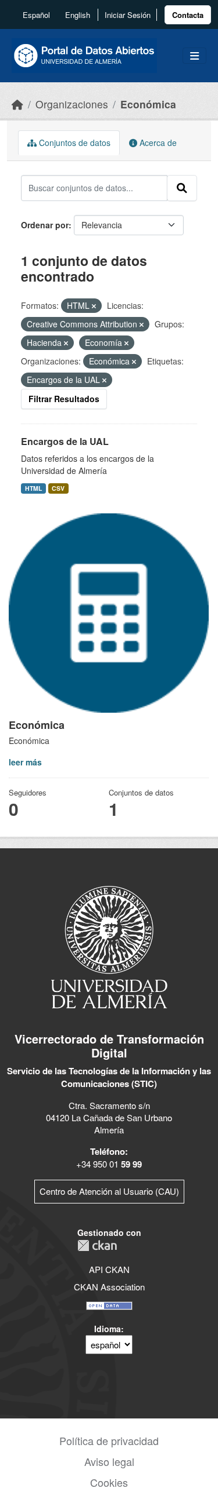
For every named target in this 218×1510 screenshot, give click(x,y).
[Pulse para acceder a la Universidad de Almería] (109, 946)
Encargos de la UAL (65, 441)
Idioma (107, 1328)
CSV (58, 488)
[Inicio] (17, 104)
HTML (33, 488)
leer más (25, 762)
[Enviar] (182, 187)
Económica (148, 104)
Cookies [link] (109, 1482)
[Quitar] (94, 306)
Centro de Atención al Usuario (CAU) (109, 1191)
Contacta (187, 14)
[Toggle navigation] (194, 56)
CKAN (97, 1245)
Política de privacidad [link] (109, 1440)
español (36, 14)
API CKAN (109, 1269)
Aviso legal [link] (109, 1461)
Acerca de (157, 142)
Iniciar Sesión (128, 14)
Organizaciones (71, 104)
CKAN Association (109, 1287)
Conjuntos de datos (73, 142)
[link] (188, 14)
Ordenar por (45, 225)
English (77, 14)
